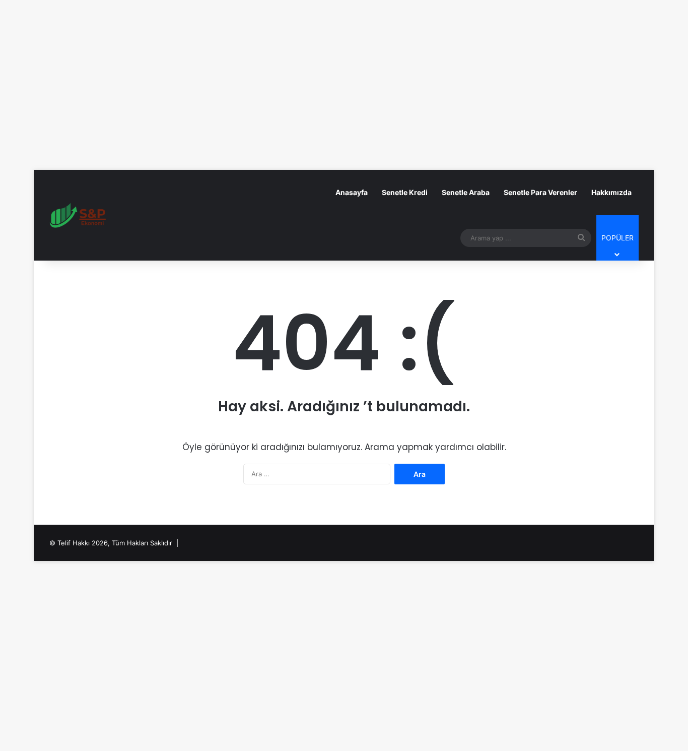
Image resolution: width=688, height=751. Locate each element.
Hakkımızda (611, 192)
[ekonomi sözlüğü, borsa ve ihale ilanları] (78, 215)
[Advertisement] (344, 72)
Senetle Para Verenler (540, 192)
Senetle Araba (466, 192)
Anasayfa (351, 192)
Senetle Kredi (405, 192)
